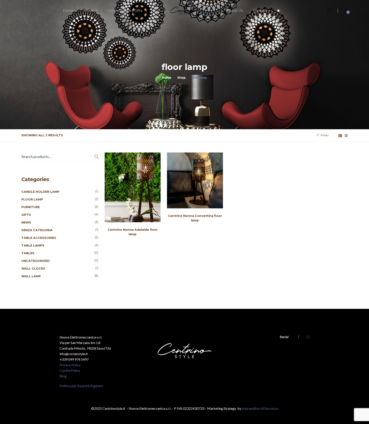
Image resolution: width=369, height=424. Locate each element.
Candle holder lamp (40, 192)
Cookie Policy (70, 370)
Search (96, 157)
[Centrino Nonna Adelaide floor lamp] (133, 187)
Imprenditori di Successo (260, 408)
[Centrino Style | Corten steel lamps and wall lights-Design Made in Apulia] (184, 10)
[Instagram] (307, 337)
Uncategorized (35, 261)
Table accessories (38, 238)
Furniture (30, 207)
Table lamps (32, 245)
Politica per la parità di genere (81, 386)
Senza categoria (37, 230)
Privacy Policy (70, 365)
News (26, 222)
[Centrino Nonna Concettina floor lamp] (195, 180)
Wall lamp (31, 276)
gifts (26, 215)
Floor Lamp (32, 199)
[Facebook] (298, 337)
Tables (27, 253)
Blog (63, 376)
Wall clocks (33, 268)
